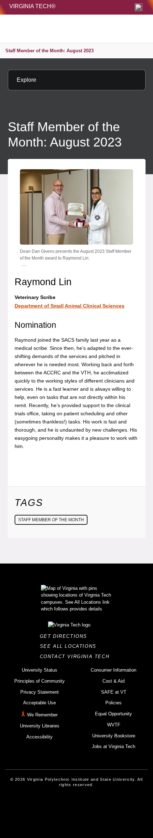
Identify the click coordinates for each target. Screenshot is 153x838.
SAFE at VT (113, 692)
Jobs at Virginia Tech (113, 746)
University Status (39, 670)
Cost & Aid (113, 681)
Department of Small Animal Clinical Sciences (70, 306)
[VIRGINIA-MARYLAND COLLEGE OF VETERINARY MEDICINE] (60, 28)
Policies (113, 702)
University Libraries (39, 725)
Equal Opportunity (113, 713)
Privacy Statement (39, 692)
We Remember (42, 714)
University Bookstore (113, 735)
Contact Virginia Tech (77, 656)
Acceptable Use (39, 702)
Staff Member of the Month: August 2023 (49, 50)
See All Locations (70, 646)
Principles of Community (39, 681)
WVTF (113, 724)
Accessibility (39, 737)
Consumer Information (113, 670)
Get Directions (65, 636)
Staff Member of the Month (51, 519)
